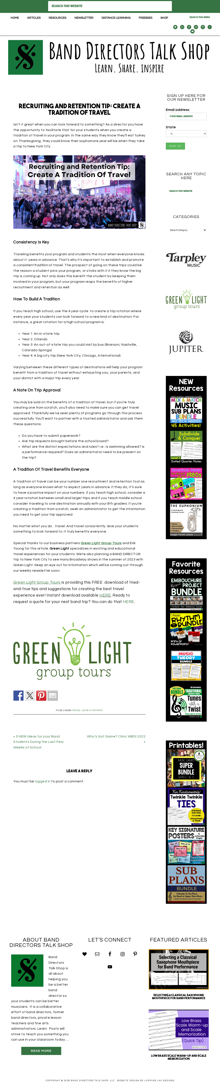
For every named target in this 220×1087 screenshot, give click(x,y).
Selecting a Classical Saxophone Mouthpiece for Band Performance (178, 997)
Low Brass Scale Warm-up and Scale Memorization (178, 1057)
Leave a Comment (92, 710)
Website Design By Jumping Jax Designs (145, 1081)
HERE (105, 595)
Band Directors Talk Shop (110, 57)
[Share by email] (52, 695)
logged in (42, 781)
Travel (76, 710)
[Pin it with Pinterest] (41, 695)
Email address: (178, 109)
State (171, 127)
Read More (41, 1050)
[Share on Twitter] (30, 695)
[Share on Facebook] (18, 695)
